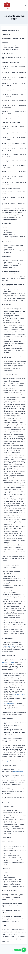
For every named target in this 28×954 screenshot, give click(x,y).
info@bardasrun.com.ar (18, 694)
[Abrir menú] (25, 5)
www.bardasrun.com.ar (8, 646)
